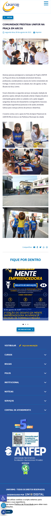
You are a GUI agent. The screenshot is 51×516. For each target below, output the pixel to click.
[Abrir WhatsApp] (44, 509)
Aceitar (7, 512)
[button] (3, 498)
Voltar (9, 17)
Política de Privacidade (24, 504)
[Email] (34, 247)
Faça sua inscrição (30, 345)
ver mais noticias (24, 329)
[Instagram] (47, 247)
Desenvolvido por (15, 495)
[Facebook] (37, 247)
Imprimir (38, 32)
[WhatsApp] (43, 247)
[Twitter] (40, 247)
